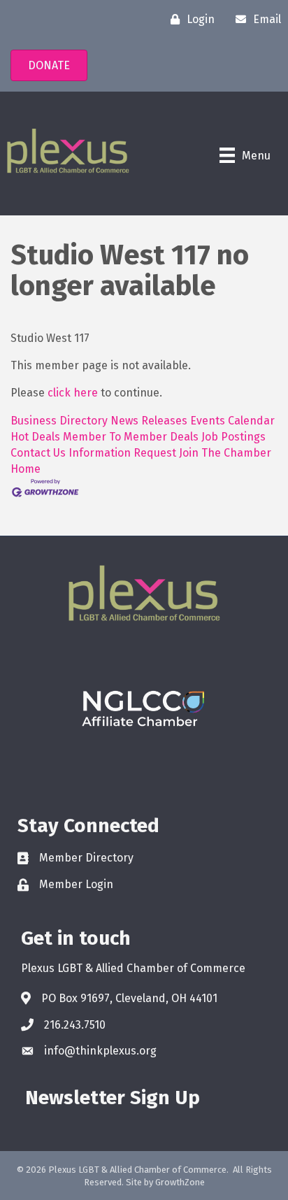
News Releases (148, 420)
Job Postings (233, 436)
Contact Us (38, 452)
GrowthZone (180, 1182)
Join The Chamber (225, 452)
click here (73, 392)
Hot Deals (35, 436)
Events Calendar (232, 420)
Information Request (122, 452)
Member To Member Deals (131, 436)
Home (25, 469)
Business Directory (59, 420)
